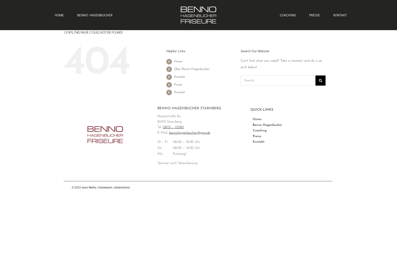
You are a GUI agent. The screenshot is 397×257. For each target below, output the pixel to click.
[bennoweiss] (198, 6)
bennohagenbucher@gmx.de (189, 133)
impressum (105, 187)
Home (178, 61)
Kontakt (179, 77)
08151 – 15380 (173, 127)
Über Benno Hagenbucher (192, 69)
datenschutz (122, 187)
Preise (178, 85)
